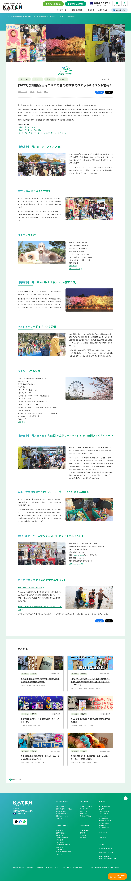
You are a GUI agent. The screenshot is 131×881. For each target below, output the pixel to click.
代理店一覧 (59, 818)
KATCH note (102, 816)
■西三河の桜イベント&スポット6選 (30, 588)
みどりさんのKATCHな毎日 (63, 845)
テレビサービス (84, 809)
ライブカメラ (83, 838)
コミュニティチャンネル (85, 830)
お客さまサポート (60, 835)
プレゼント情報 (60, 842)
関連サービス (83, 814)
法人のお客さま (103, 828)
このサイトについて (18, 868)
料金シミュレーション (61, 816)
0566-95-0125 (78, 555)
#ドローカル (22, 91)
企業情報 (91, 10)
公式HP (72, 266)
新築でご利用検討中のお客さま (64, 809)
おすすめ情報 (59, 840)
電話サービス (83, 811)
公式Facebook (74, 269)
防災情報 (82, 833)
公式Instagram (75, 564)
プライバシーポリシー (54, 868)
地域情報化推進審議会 (105, 821)
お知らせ (101, 844)
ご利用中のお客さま (62, 825)
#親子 (32, 91)
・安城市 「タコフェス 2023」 (28, 127)
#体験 (39, 91)
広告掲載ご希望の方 (105, 848)
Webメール (59, 847)
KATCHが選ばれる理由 (62, 814)
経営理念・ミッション (104, 806)
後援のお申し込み (104, 823)
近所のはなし (17, 779)
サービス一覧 (61, 10)
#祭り (46, 91)
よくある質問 (102, 838)
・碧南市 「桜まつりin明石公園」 (29, 130)
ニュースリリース (103, 814)
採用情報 (101, 825)
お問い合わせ (103, 10)
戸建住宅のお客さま (61, 806)
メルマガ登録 (59, 849)
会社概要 (101, 809)
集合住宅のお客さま (61, 811)
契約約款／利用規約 (85, 816)
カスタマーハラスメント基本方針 (73, 868)
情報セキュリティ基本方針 (35, 868)
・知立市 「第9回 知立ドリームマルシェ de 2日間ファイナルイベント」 (42, 133)
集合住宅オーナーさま (106, 852)
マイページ (59, 830)
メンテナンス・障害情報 (62, 838)
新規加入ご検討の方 (62, 801)
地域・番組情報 (77, 10)
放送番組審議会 (103, 818)
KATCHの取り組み (104, 811)
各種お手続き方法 (60, 833)
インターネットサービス (86, 806)
